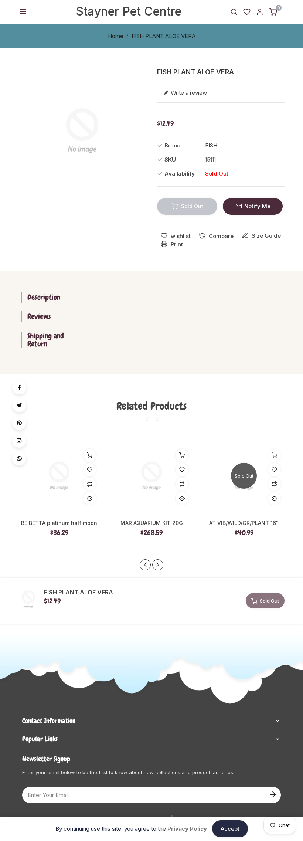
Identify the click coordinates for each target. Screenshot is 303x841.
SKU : (171, 159)
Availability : (181, 173)
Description (43, 297)
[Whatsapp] (19, 458)
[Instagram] (19, 441)
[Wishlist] (247, 11)
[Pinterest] (19, 423)
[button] (157, 564)
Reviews (39, 316)
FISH (211, 145)
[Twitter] (19, 405)
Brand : (174, 145)
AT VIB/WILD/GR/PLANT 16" (244, 523)
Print (176, 244)
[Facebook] (19, 387)
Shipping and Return (45, 340)
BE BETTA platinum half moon (59, 523)
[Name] (272, 794)
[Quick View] (89, 498)
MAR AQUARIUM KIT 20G (151, 523)
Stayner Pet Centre (128, 11)
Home (115, 36)
